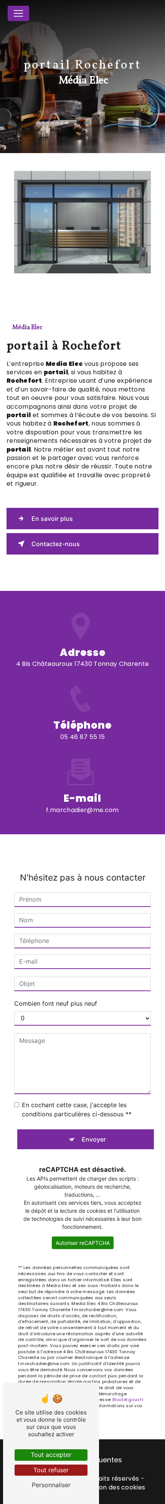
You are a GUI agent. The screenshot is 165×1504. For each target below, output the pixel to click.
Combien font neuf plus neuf (55, 1003)
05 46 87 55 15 (82, 736)
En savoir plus (52, 518)
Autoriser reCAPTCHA (83, 1243)
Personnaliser (51, 1485)
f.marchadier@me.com (82, 810)
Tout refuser (51, 1470)
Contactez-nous (55, 544)
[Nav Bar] (18, 13)
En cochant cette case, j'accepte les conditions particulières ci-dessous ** (77, 1109)
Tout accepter (51, 1454)
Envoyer (94, 1139)
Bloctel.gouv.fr (127, 1399)
